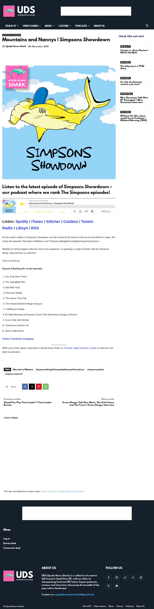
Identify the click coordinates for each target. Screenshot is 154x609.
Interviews (126, 94)
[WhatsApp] (46, 387)
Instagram (28, 338)
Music (48, 25)
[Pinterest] (39, 387)
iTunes (37, 221)
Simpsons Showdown (11, 35)
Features (125, 62)
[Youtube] (117, 586)
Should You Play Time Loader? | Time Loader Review (28, 404)
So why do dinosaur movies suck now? (131, 83)
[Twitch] (141, 578)
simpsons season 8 (13, 373)
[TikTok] (133, 578)
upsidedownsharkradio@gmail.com (74, 594)
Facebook (16, 338)
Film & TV (10, 25)
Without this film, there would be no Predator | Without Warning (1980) (133, 118)
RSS (35, 228)
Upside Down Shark (16, 46)
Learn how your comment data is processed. (63, 491)
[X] (32, 387)
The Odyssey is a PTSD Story (132, 67)
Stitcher (53, 221)
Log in (6, 538)
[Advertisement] (96, 11)
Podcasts (81, 25)
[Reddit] (125, 578)
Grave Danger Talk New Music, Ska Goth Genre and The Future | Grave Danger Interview (88, 404)
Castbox (71, 221)
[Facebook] (25, 387)
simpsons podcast (95, 369)
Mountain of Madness (23, 369)
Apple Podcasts (81, 348)
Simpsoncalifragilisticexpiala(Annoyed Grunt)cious (60, 369)
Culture (63, 25)
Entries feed (9, 543)
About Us (99, 25)
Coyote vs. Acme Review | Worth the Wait (134, 51)
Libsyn (22, 228)
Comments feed (11, 547)
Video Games (30, 25)
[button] (147, 26)
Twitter (5, 338)
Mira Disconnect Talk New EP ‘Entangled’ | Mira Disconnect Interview (134, 100)
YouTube (67, 348)
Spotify (22, 221)
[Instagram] (117, 578)
